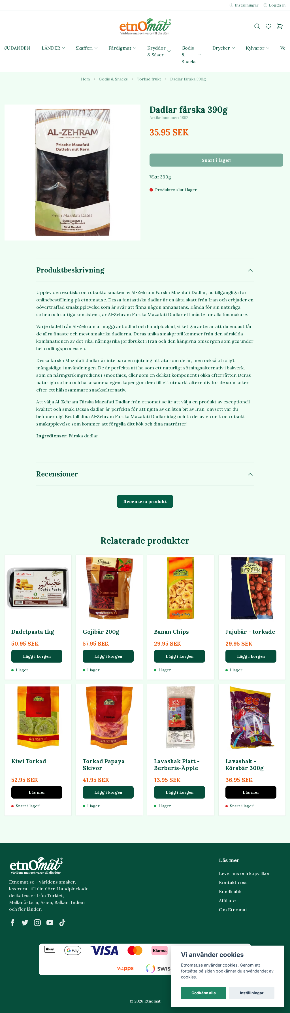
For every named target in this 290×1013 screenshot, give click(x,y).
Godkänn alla (203, 993)
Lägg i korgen (37, 656)
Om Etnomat (233, 909)
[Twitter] (25, 922)
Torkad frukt (149, 79)
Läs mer (37, 792)
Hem (85, 79)
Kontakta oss (233, 882)
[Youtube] (49, 922)
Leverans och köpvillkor (244, 873)
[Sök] (257, 26)
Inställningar (252, 993)
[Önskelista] (268, 26)
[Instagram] (37, 922)
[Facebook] (12, 922)
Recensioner (57, 474)
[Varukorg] (279, 26)
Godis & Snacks (113, 79)
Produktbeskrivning (70, 270)
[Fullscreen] (72, 173)
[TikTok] (62, 922)
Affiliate (227, 900)
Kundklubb (230, 891)
